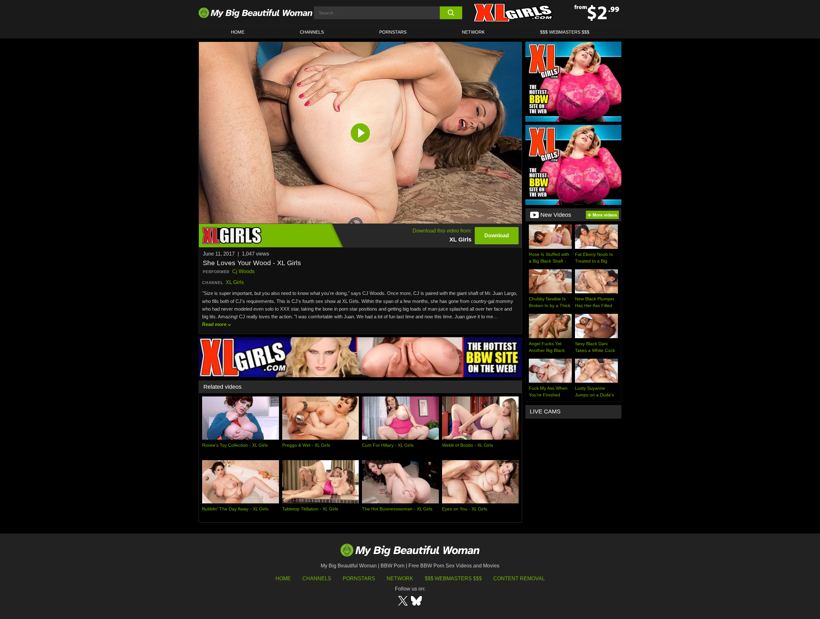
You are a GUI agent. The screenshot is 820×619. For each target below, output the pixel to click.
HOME (237, 32)
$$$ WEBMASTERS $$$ (564, 32)
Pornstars (392, 32)
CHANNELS (312, 32)
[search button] (451, 12)
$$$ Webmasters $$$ (453, 578)
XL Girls (235, 282)
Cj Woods (243, 271)
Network (473, 32)
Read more (214, 324)
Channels (316, 578)
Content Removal (519, 578)
